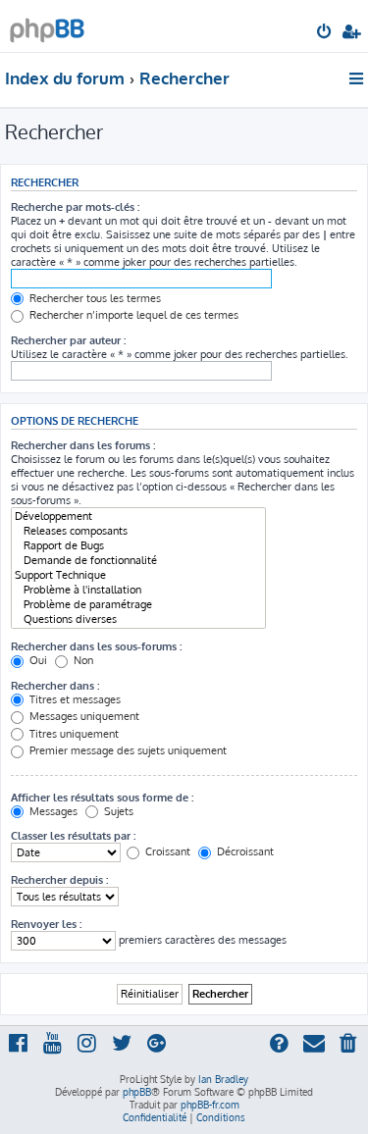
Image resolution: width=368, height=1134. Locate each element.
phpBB (137, 1092)
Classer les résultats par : (73, 836)
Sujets (117, 811)
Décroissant (244, 851)
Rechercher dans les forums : (83, 445)
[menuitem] (325, 33)
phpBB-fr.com (210, 1104)
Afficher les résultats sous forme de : (102, 797)
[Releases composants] (138, 531)
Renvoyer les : (46, 924)
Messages (52, 811)
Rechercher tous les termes (93, 298)
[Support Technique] (138, 575)
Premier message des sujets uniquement (126, 750)
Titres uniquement (72, 734)
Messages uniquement (82, 716)
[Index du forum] (47, 25)
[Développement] (138, 516)
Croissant (166, 851)
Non (82, 660)
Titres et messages (73, 699)
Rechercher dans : (55, 686)
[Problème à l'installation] (138, 590)
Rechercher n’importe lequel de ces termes (132, 315)
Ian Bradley (223, 1079)
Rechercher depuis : (59, 880)
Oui (36, 660)
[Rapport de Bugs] (138, 546)
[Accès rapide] (357, 78)
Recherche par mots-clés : (75, 207)
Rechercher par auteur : (68, 340)
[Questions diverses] (138, 619)
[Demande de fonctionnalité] (138, 560)
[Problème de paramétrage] (138, 604)
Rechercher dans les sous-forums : (96, 646)
